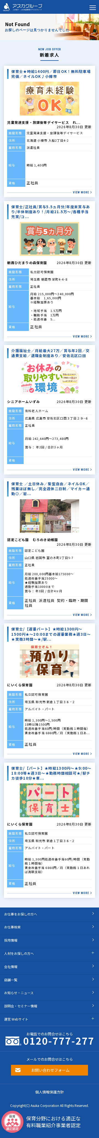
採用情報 (10, 940)
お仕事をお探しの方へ (20, 914)
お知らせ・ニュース (19, 992)
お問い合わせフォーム (50, 1070)
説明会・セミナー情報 (20, 1005)
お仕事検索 (12, 927)
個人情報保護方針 (49, 1092)
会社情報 (10, 966)
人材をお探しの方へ (19, 953)
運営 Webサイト (16, 1019)
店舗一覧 (10, 979)
